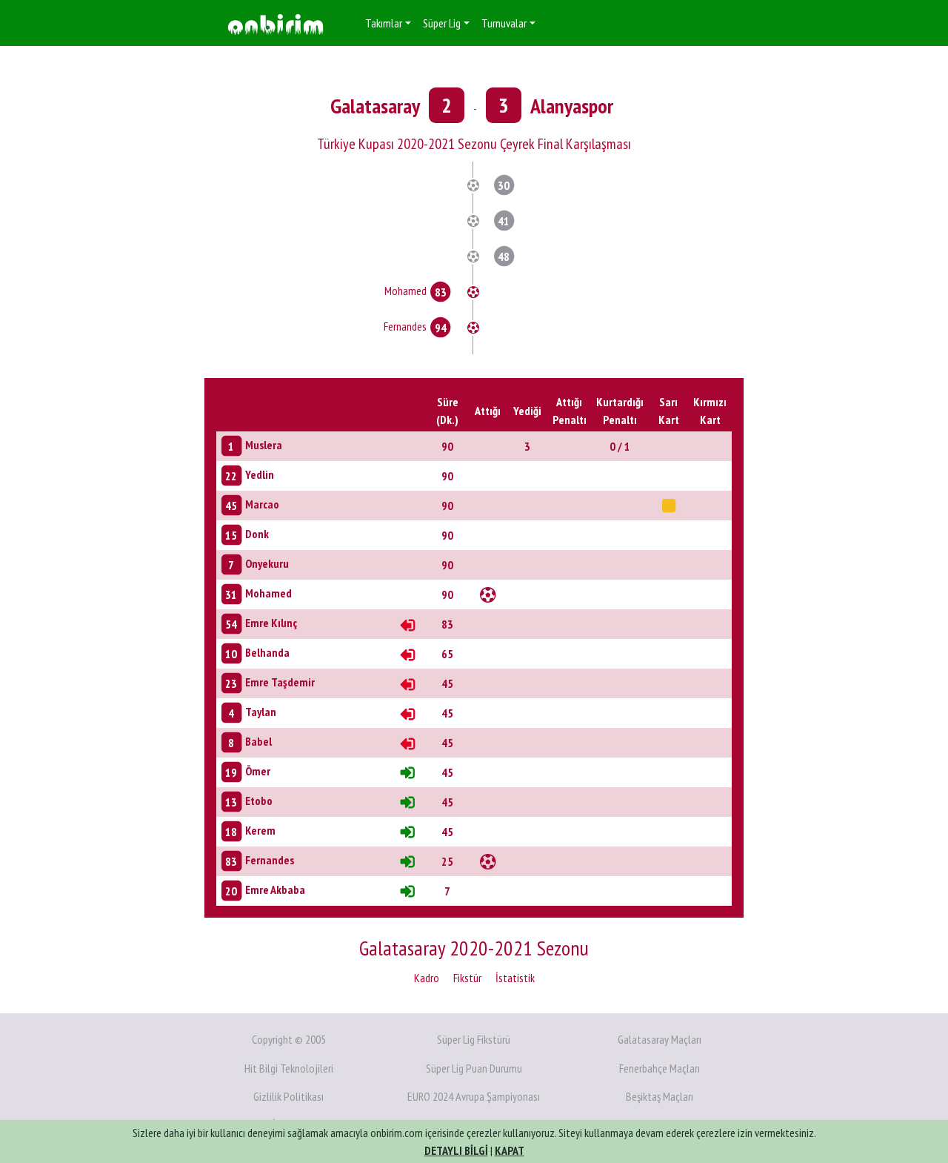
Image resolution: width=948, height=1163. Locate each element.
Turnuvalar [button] (504, 23)
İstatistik (515, 977)
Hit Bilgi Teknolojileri (288, 1068)
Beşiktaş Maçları (659, 1096)
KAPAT (509, 1150)
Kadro (426, 977)
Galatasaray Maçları (659, 1039)
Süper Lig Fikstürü (473, 1039)
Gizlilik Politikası (288, 1096)
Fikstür (467, 977)
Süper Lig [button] (442, 23)
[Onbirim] (275, 23)
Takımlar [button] (383, 23)
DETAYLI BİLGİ (456, 1150)
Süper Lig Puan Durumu (474, 1068)
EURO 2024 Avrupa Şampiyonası (473, 1096)
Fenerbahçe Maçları (659, 1068)
